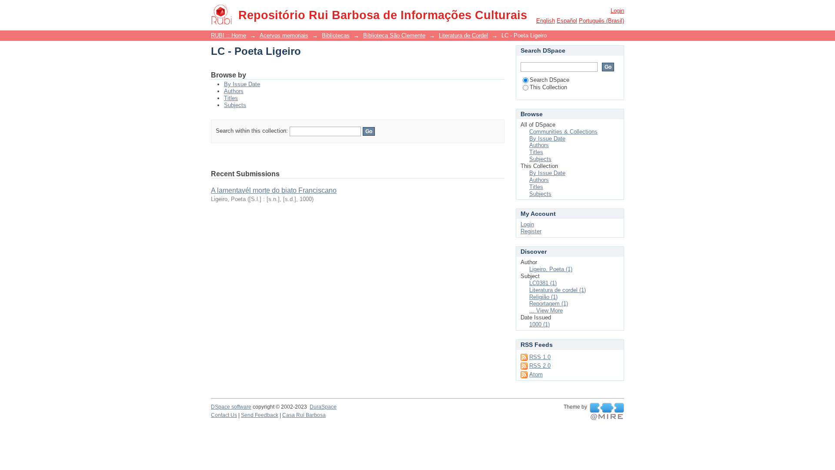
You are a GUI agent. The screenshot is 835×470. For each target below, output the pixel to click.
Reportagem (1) (548, 303)
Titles (231, 98)
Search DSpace (549, 80)
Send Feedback (259, 415)
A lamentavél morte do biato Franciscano (274, 190)
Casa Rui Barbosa (304, 415)
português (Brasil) (601, 20)
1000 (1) (539, 324)
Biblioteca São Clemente (394, 35)
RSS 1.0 (540, 357)
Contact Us (224, 415)
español (567, 20)
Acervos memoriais (284, 35)
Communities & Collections (563, 131)
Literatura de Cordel (463, 35)
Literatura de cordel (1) (557, 290)
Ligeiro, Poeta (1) (550, 269)
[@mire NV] (607, 412)
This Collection (548, 87)
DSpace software (231, 407)
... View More (546, 310)
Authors (234, 91)
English (545, 20)
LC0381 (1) (543, 283)
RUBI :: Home (228, 35)
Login (617, 10)
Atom (536, 374)
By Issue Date (242, 84)
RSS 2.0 (540, 366)
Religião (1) (543, 297)
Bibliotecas (336, 35)
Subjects (235, 105)
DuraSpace (323, 407)
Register (531, 231)
